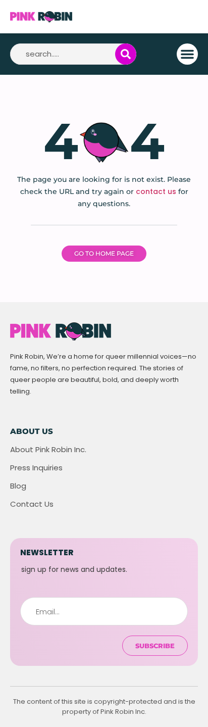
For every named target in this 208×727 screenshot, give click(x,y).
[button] (187, 54)
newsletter (46, 552)
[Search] (125, 54)
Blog (18, 486)
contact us (156, 191)
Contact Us (32, 504)
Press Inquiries (36, 467)
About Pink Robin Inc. (48, 449)
